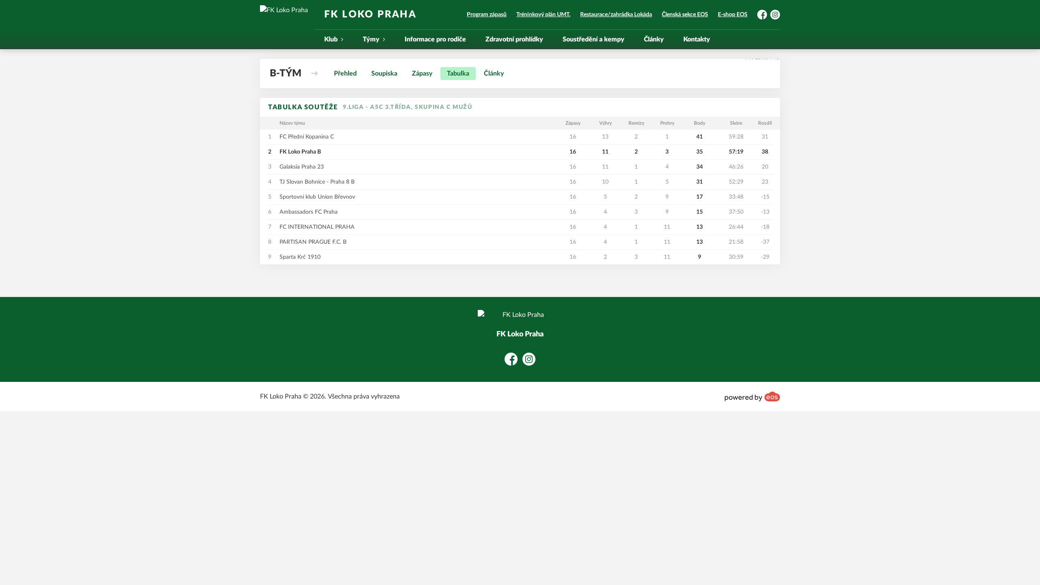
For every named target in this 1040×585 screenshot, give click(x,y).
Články (654, 39)
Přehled (345, 73)
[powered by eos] (752, 396)
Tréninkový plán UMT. (543, 14)
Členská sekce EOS (685, 14)
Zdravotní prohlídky (514, 39)
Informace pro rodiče (435, 39)
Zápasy (422, 73)
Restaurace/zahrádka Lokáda (616, 14)
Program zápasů (487, 14)
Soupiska (384, 73)
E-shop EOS (733, 14)
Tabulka (458, 73)
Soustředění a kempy (593, 39)
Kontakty (696, 39)
